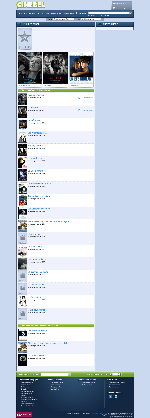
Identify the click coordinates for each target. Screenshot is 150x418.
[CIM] (24, 412)
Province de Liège (27, 397)
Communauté (70, 14)
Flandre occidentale (27, 391)
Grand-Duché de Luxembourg (30, 406)
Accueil (23, 14)
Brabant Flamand (26, 385)
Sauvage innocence (37, 145)
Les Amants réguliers (37, 133)
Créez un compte (120, 8)
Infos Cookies (86, 413)
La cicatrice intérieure (38, 272)
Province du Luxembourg (29, 399)
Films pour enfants (56, 387)
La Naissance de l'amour (39, 183)
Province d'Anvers (27, 383)
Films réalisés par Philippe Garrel (35, 90)
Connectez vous (120, 3)
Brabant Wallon (26, 387)
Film (78, 19)
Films (32, 14)
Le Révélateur (34, 297)
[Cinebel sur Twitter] (117, 396)
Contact (69, 413)
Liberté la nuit (34, 234)
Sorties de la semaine (57, 383)
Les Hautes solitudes (37, 259)
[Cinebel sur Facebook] (110, 396)
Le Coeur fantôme (36, 171)
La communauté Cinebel (117, 383)
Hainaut (23, 395)
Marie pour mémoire (37, 310)
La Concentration (36, 284)
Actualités (43, 14)
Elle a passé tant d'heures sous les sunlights (48, 221)
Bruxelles (24, 389)
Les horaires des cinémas (88, 383)
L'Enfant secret (35, 247)
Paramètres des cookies (100, 413)
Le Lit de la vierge (36, 356)
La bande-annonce (87, 98)
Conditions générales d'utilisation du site (121, 413)
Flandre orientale (26, 393)
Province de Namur (27, 404)
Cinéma (49, 19)
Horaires (56, 14)
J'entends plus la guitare (39, 196)
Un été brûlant (34, 120)
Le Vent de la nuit (36, 158)
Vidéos (82, 14)
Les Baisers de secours (39, 209)
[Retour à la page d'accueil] (30, 5)
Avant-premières (56, 385)
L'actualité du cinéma (86, 385)
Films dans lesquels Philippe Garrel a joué (39, 326)
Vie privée (77, 413)
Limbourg (24, 402)
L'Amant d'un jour (36, 95)
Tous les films (55, 389)
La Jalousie (33, 107)
